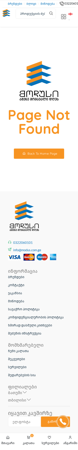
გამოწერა (55, 421)
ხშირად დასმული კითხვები (30, 325)
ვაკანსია (15, 293)
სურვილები (17, 367)
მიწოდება (48, 3)
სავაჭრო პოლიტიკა (24, 309)
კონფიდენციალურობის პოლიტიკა (36, 317)
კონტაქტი (16, 285)
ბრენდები (15, 3)
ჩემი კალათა (18, 351)
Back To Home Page (42, 154)
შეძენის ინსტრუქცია (24, 333)
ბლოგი (31, 3)
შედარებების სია (22, 375)
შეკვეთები (16, 359)
